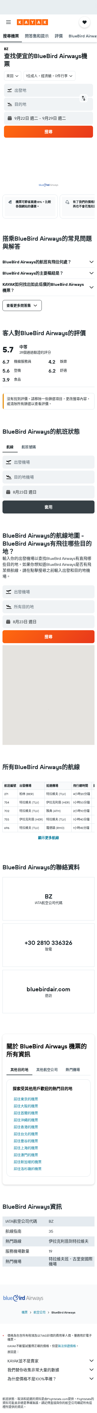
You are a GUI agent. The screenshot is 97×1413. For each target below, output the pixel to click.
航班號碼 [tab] (29, 447)
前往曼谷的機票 (26, 1141)
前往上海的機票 (26, 1148)
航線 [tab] (10, 447)
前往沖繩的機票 (26, 1120)
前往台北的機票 (26, 1134)
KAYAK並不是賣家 (23, 1360)
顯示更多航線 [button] (48, 837)
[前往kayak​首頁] (32, 22)
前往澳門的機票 (26, 1155)
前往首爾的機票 (26, 1113)
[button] (8, 22)
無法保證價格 (67, 1346)
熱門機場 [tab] (73, 1069)
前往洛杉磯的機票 (28, 1169)
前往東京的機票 (26, 1099)
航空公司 (40, 1312)
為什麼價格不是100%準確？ (31, 1378)
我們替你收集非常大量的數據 (33, 1369)
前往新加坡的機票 (28, 1162)
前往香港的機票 (26, 1127)
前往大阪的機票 (26, 1106)
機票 (25, 1312)
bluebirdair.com (48, 989)
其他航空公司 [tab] (47, 1069)
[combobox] (53, 462)
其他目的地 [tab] (19, 1069)
